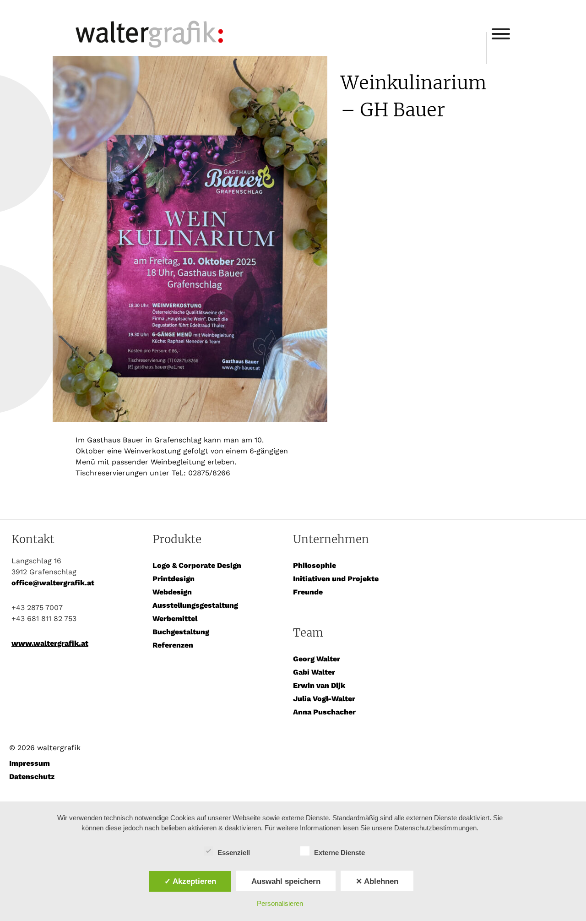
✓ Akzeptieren (190, 881)
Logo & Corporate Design (196, 565)
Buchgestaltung (180, 631)
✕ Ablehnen (377, 881)
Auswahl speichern (285, 881)
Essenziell (233, 852)
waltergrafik (281, 21)
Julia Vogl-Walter (324, 698)
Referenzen (172, 645)
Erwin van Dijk (319, 685)
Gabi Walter (314, 672)
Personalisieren (280, 903)
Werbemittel (174, 618)
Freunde (308, 592)
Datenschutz (31, 776)
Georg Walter (316, 658)
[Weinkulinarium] (201, 240)
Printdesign (173, 578)
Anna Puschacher (324, 712)
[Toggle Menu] (501, 33)
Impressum (29, 763)
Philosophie (314, 565)
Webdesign (172, 592)
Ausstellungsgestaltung (195, 605)
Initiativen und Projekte (336, 578)
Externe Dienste (339, 852)
